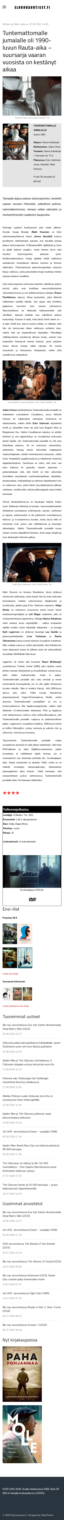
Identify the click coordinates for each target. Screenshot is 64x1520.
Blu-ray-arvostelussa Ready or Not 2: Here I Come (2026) (32, 1309)
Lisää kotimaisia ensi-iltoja (16, 1006)
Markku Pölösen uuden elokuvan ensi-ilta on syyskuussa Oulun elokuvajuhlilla (28, 1098)
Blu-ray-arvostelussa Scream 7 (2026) (25, 1325)
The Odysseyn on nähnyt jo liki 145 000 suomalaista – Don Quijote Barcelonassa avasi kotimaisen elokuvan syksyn (29, 1167)
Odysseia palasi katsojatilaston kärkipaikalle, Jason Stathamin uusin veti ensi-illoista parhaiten (31, 1044)
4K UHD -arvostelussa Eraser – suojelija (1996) (30, 1131)
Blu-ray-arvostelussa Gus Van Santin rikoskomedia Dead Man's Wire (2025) (32, 1027)
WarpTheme (47, 1515)
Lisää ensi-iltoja (10, 973)
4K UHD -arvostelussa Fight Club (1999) (26, 1293)
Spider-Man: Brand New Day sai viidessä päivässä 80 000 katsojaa (31, 1147)
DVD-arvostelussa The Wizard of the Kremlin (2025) (29, 1245)
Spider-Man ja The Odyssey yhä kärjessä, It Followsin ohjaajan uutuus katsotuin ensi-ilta (28, 1062)
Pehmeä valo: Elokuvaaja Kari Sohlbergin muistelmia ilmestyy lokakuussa (25, 1080)
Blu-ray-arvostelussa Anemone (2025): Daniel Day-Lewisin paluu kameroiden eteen (29, 1277)
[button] (4, 7)
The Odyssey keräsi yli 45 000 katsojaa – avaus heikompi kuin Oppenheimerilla (30, 1186)
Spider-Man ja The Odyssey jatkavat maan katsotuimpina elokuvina (27, 1115)
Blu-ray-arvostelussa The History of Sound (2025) (32, 1261)
